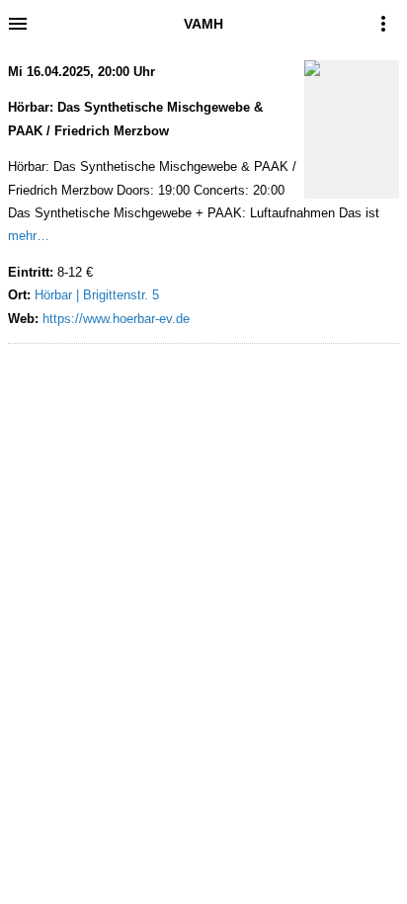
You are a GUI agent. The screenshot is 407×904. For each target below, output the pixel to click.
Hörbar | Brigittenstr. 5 (97, 295)
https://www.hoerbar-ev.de (116, 318)
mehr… (28, 235)
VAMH (203, 24)
